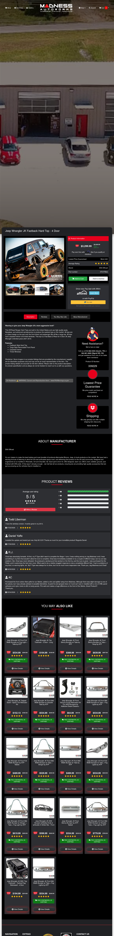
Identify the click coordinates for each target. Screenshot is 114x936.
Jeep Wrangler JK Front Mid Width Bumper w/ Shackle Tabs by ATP (44, 702)
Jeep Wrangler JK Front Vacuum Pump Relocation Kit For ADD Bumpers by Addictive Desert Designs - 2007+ (70, 704)
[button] (61, 259)
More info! (104, 259)
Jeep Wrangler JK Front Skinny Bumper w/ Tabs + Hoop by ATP (97, 642)
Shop (9, 8)
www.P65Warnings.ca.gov (60, 380)
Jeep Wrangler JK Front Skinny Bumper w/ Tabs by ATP (70, 642)
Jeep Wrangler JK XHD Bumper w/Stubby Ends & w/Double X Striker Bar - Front (43, 823)
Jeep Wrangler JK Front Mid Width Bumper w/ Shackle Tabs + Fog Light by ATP (97, 823)
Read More (92, 396)
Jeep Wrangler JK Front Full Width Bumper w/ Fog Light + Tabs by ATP (17, 642)
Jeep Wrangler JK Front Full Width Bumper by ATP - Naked (17, 763)
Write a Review (31, 509)
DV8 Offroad (103, 268)
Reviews (44, 317)
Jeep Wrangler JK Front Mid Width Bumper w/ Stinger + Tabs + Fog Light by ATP (17, 823)
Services (19, 8)
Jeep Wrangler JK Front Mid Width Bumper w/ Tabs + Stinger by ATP (44, 763)
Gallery (31, 8)
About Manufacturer (80, 317)
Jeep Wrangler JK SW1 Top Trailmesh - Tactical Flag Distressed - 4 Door (17, 883)
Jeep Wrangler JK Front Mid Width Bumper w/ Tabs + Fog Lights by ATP (97, 702)
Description (31, 317)
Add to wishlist (98, 278)
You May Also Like (60, 317)
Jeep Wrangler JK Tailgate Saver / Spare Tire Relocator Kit (17, 702)
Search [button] (93, 8)
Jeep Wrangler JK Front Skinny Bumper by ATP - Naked (70, 823)
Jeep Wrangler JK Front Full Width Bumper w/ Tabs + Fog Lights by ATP (97, 763)
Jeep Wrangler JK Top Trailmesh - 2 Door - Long (44, 641)
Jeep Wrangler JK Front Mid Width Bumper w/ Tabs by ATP (70, 763)
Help (82, 8)
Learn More (94, 293)
